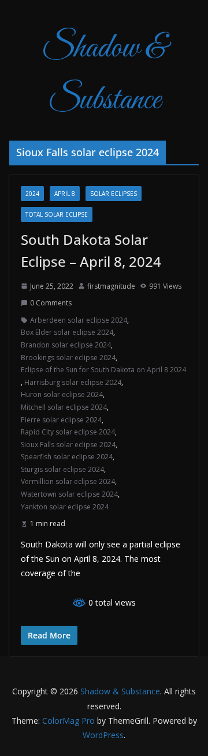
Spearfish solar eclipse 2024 (67, 457)
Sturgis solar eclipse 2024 (62, 469)
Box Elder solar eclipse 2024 (67, 332)
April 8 (64, 194)
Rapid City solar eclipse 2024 (68, 432)
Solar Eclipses (113, 194)
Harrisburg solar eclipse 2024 (72, 382)
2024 (32, 194)
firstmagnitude (111, 286)
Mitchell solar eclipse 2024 (64, 407)
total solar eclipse (56, 214)
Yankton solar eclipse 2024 (65, 507)
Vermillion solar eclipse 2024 (68, 481)
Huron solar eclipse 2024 (62, 394)
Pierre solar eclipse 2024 (61, 420)
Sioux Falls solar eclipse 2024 (68, 444)
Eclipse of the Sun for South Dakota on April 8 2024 (103, 370)
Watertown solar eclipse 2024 (69, 494)
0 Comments (51, 303)
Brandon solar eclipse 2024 (66, 345)
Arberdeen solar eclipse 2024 (78, 320)
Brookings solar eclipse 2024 (68, 357)
